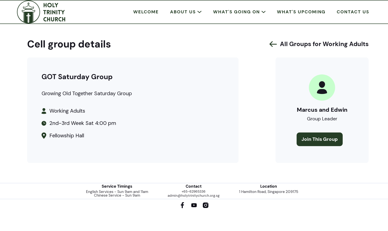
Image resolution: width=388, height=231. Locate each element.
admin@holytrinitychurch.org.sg (194, 195)
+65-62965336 (194, 191)
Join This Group (319, 139)
